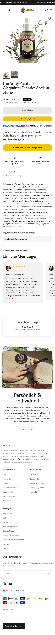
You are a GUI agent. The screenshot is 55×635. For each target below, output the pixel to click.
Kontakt (33, 492)
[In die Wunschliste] (49, 18)
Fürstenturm (8, 479)
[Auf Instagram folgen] (4, 584)
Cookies (6, 548)
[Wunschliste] (46, 10)
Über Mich (7, 501)
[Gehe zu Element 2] (14, 75)
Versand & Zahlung (11, 535)
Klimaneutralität (37, 483)
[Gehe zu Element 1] (6, 75)
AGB (4, 518)
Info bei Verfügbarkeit (27, 119)
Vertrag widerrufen (14, 626)
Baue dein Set (8, 492)
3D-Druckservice (10, 488)
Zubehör (6, 483)
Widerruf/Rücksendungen (13, 540)
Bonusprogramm (10, 496)
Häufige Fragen (9, 531)
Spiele (5, 475)
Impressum (7, 514)
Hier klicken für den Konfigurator (27, 148)
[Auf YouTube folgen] (11, 584)
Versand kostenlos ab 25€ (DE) (25, 102)
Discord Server (36, 479)
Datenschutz (8, 522)
